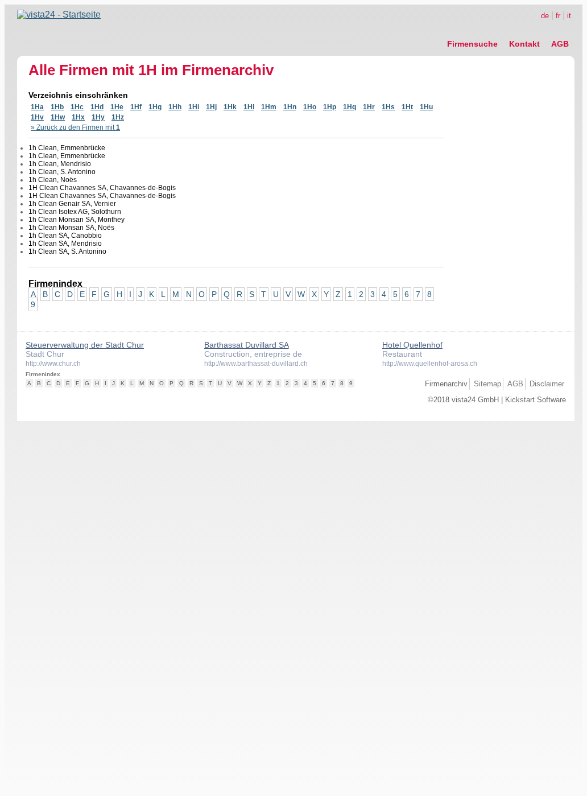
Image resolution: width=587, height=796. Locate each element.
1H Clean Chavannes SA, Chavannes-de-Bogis (102, 188)
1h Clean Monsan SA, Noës (71, 228)
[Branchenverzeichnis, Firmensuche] (59, 14)
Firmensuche (472, 43)
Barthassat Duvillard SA (246, 344)
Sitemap (487, 384)
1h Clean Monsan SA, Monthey (76, 220)
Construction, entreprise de (253, 353)
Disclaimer (547, 384)
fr (558, 15)
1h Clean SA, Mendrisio (65, 244)
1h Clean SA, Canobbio (65, 236)
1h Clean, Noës (52, 180)
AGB (560, 43)
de (545, 15)
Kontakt (524, 43)
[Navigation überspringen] (507, 31)
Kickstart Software (535, 399)
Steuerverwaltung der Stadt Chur (85, 344)
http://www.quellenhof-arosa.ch (429, 363)
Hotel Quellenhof (412, 344)
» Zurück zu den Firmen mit (75, 127)
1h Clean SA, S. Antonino (67, 251)
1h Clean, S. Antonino (62, 172)
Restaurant (402, 353)
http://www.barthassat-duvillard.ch (256, 363)
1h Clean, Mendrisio (59, 164)
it (569, 15)
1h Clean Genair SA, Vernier (72, 204)
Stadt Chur (45, 353)
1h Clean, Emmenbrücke (66, 148)
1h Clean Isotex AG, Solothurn (74, 212)
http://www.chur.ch (53, 363)
